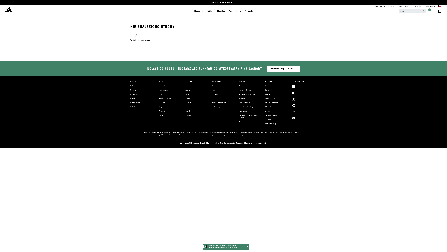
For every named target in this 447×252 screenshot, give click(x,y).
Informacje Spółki (260, 143)
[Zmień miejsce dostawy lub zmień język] (439, 6)
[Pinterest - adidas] (304, 106)
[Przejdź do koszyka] (439, 11)
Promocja (249, 11)
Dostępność (249, 143)
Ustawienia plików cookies (189, 143)
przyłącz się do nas (431, 6)
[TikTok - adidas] (304, 112)
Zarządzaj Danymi (206, 143)
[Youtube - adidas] (304, 118)
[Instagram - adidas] (304, 93)
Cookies (216, 143)
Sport (238, 11)
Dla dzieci (221, 11)
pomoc (393, 6)
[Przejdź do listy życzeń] (434, 11)
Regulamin (240, 143)
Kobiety (210, 11)
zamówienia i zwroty (403, 6)
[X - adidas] (304, 99)
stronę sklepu (144, 40)
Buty (231, 11)
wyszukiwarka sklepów (382, 6)
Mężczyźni (198, 11)
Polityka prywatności (227, 143)
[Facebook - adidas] (304, 87)
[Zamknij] (205, 246)
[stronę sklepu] (8, 10)
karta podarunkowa (417, 6)
